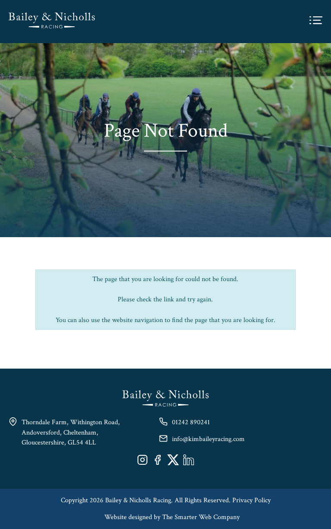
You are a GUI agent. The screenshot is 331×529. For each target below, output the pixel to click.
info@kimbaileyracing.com (208, 439)
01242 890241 (191, 422)
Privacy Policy (251, 500)
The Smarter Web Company (201, 517)
